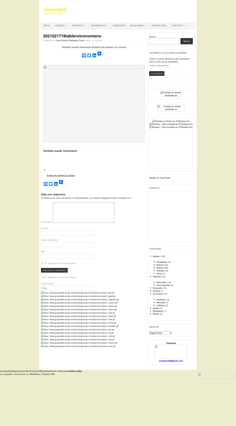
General (156, 290)
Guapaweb (55, 9)
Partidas (160, 270)
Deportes (78, 25)
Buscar (152, 36)
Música (156, 313)
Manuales (161, 302)
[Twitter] (89, 55)
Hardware (161, 299)
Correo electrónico (50, 239)
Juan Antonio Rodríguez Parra (70, 40)
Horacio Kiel (158, 25)
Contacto (177, 25)
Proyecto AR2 (48, 374)
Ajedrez (60, 25)
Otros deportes (163, 285)
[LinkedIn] (94, 55)
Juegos (156, 308)
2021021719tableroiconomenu (72, 36)
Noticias (160, 267)
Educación (119, 25)
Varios (159, 273)
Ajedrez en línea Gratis (159, 177)
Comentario (47, 221)
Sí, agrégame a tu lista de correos (60, 263)
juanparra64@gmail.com (171, 360)
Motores (160, 264)
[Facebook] (84, 55)
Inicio (47, 25)
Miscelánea (137, 25)
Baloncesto (162, 282)
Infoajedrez (162, 261)
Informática (98, 25)
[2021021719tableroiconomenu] (94, 67)
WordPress (35, 374)
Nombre (45, 228)
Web (43, 251)
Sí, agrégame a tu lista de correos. (60, 277)
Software (161, 305)
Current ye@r (48, 283)
